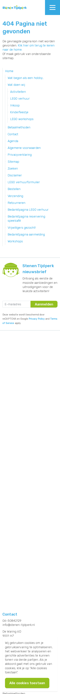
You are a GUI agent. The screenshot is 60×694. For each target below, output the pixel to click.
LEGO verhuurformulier (24, 182)
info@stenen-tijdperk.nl (18, 625)
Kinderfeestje (19, 112)
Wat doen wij (16, 85)
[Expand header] (52, 7)
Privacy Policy (37, 318)
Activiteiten (18, 92)
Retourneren (17, 203)
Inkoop (15, 105)
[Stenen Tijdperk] (14, 7)
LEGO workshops (22, 119)
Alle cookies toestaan (27, 683)
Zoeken (13, 168)
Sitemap (13, 162)
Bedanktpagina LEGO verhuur (28, 210)
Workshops (15, 241)
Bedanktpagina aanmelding (26, 234)
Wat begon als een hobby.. (26, 78)
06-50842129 (12, 621)
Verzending (15, 196)
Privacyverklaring (20, 155)
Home (9, 71)
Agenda (13, 141)
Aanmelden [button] (44, 304)
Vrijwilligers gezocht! (22, 228)
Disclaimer (15, 175)
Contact (13, 134)
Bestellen (14, 189)
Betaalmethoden (19, 127)
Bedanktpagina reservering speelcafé (26, 219)
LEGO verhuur (20, 98)
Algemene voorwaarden (24, 148)
